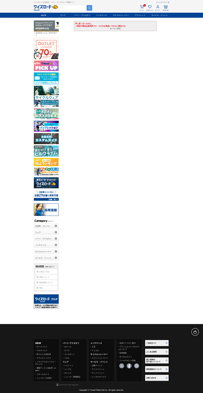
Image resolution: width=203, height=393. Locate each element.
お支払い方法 (44, 271)
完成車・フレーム (42, 226)
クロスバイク (42, 350)
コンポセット (69, 354)
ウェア (63, 15)
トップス (67, 369)
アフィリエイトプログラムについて (128, 347)
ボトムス (67, 372)
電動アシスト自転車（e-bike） (45, 369)
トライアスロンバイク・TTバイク (45, 362)
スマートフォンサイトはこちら (69, 385)
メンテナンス (101, 15)
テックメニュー (98, 372)
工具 (93, 346)
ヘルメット (68, 365)
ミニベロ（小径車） (45, 378)
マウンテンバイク (44, 358)
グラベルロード (43, 374)
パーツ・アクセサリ (82, 15)
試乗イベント (97, 365)
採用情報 (123, 352)
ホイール (67, 346)
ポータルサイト (125, 356)
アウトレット (140, 15)
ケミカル (95, 350)
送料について (44, 277)
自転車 (43, 15)
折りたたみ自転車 (44, 354)
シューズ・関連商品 (72, 376)
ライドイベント (98, 369)
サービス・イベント (159, 15)
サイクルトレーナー (121, 15)
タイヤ (67, 350)
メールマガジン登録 (127, 360)
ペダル (67, 358)
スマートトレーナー (100, 358)
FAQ (41, 288)
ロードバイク (42, 346)
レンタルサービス (99, 376)
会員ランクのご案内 (127, 343)
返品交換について (46, 282)
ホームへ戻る (115, 28)
